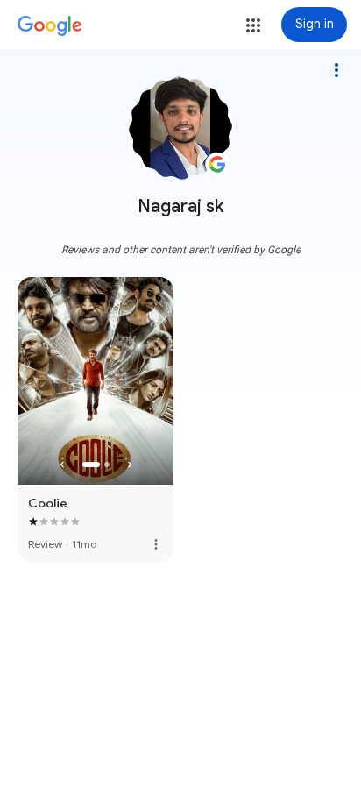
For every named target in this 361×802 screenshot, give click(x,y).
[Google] (50, 26)
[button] (253, 25)
